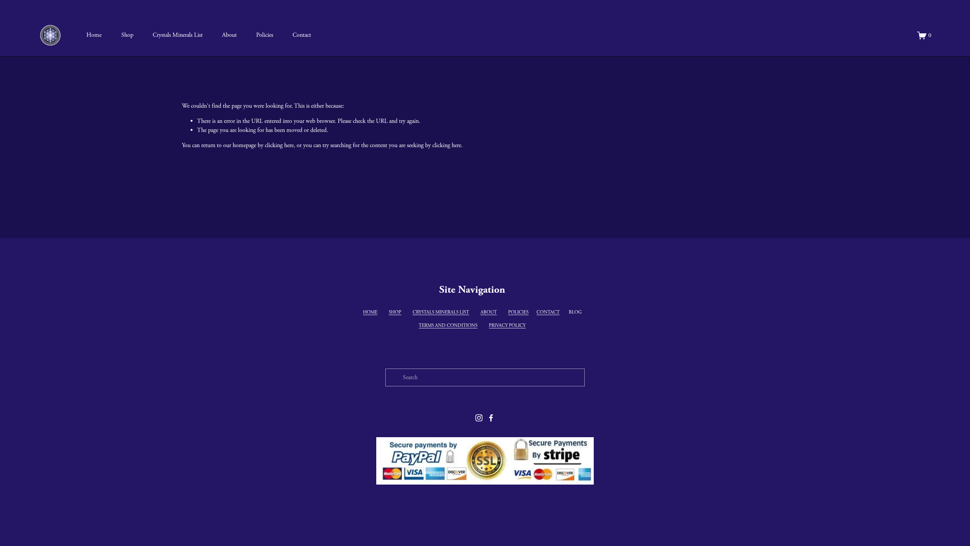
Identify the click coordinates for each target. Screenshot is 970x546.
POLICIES (518, 312)
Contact (302, 35)
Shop (127, 35)
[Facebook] (491, 418)
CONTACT (548, 312)
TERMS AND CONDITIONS (448, 325)
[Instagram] (479, 418)
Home (94, 35)
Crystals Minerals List (178, 35)
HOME (370, 312)
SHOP (395, 312)
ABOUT (488, 312)
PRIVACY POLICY (507, 325)
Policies (264, 35)
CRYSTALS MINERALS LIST (441, 312)
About (229, 35)
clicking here (279, 145)
